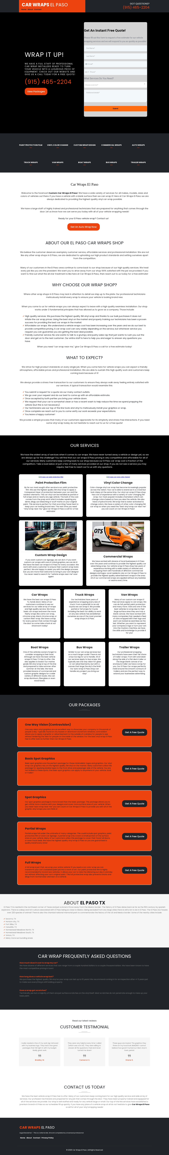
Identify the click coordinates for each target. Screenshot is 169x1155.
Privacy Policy (48, 1138)
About (30, 9)
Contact (38, 9)
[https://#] (51, 477)
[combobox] (86, 72)
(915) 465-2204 (136, 7)
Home (23, 9)
